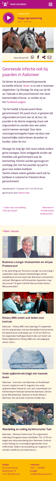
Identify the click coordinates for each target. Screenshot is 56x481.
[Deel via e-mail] (49, 57)
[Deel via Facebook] (38, 57)
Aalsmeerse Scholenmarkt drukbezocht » (47, 210)
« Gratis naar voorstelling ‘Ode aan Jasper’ (14, 209)
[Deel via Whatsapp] (32, 57)
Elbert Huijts (24, 192)
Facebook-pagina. (16, 102)
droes (26, 86)
